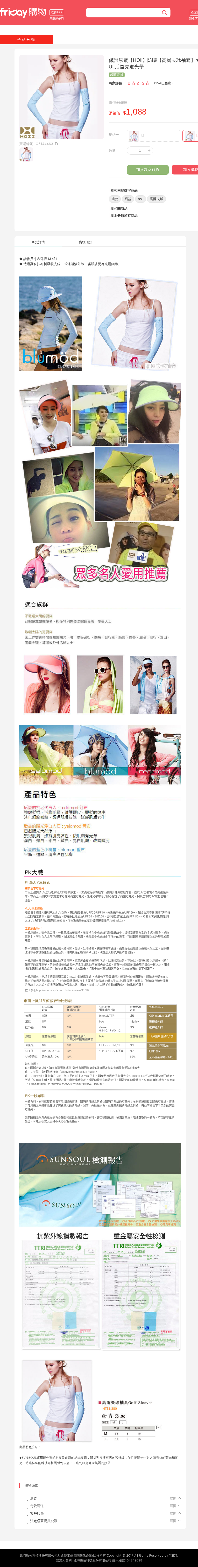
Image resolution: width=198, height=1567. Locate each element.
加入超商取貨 (147, 169)
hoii (140, 199)
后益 (128, 199)
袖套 (114, 199)
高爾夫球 (156, 199)
